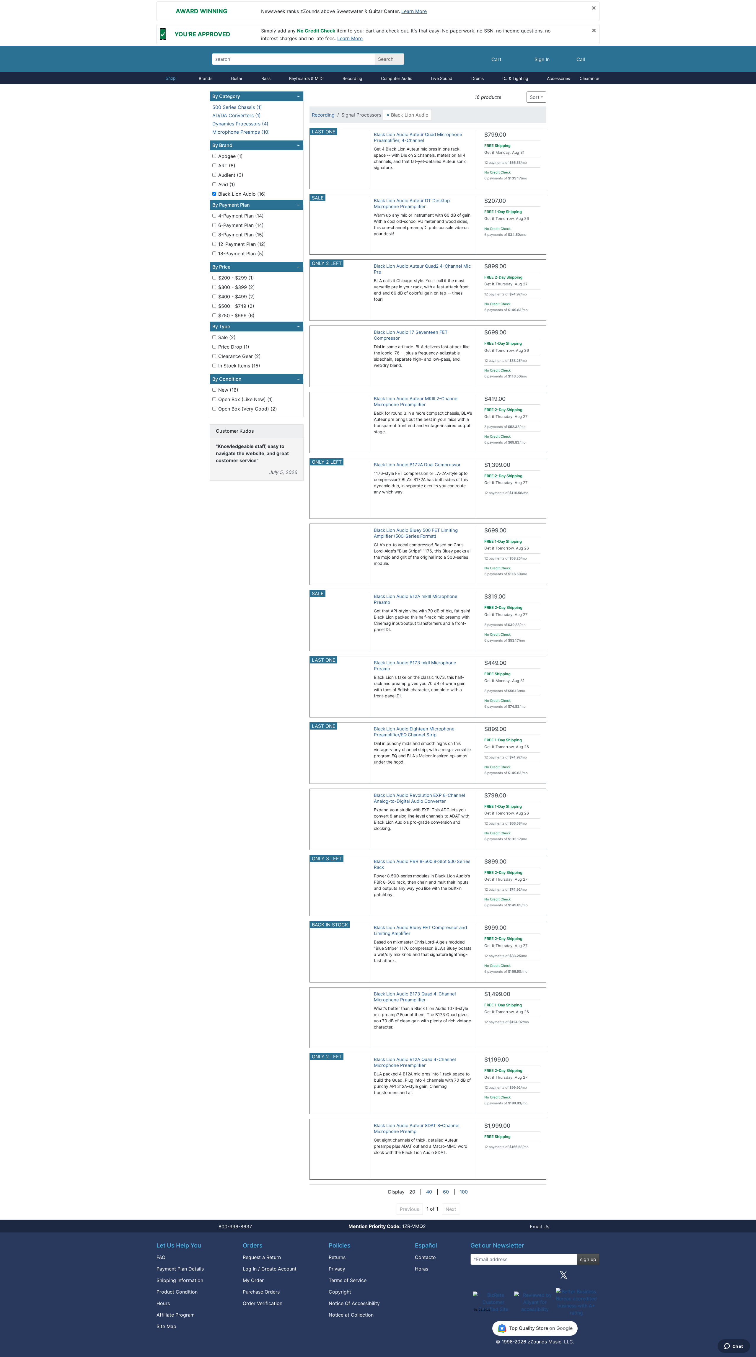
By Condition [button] (256, 378)
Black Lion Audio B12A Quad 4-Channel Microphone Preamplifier (415, 1062)
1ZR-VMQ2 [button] (387, 1226)
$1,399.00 (497, 465)
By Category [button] (256, 96)
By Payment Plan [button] (256, 204)
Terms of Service (347, 1280)
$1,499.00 (497, 994)
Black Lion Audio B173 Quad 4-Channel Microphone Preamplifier (415, 997)
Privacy (337, 1269)
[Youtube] (592, 1277)
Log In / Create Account (269, 1269)
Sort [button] (535, 97)
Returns (337, 1257)
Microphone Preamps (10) (241, 132)
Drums (477, 78)
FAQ (161, 1257)
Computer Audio (396, 78)
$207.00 (495, 201)
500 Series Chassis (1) (237, 107)
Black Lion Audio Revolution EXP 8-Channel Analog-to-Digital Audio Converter (419, 798)
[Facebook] (505, 1277)
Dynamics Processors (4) (240, 124)
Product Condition (177, 1292)
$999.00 (495, 928)
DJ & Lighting (515, 78)
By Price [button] (256, 266)
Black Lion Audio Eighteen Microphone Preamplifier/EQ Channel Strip (414, 732)
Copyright (340, 1292)
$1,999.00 (497, 1126)
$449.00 (495, 663)
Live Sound (441, 78)
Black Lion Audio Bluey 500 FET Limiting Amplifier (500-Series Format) (416, 533)
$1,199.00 (496, 1060)
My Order (253, 1280)
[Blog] (477, 1277)
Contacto (425, 1257)
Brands (205, 78)
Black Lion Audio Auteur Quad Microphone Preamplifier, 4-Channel (418, 137)
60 (446, 1192)
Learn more (414, 11)
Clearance (589, 78)
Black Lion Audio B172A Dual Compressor (417, 464)
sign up (588, 1259)
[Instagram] (534, 1277)
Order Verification (262, 1303)
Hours (163, 1303)
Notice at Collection (351, 1315)
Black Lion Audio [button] (407, 114)
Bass (266, 78)
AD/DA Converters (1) (236, 115)
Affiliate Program (176, 1315)
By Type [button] (256, 326)
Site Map (166, 1326)
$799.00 (495, 135)
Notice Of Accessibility (354, 1303)
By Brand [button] (256, 145)
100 (464, 1192)
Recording (352, 78)
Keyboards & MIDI (306, 78)
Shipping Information (180, 1280)
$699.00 (495, 332)
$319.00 (495, 597)
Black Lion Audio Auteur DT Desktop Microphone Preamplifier (412, 203)
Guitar (236, 78)
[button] (507, 97)
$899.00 (495, 266)
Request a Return (262, 1257)
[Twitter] (563, 1277)
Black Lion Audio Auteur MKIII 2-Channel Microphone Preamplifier (416, 401)
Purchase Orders (261, 1292)
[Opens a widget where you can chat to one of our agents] (733, 1346)
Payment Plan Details (180, 1269)
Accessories (558, 78)
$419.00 (495, 399)
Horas (421, 1269)
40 (429, 1192)
